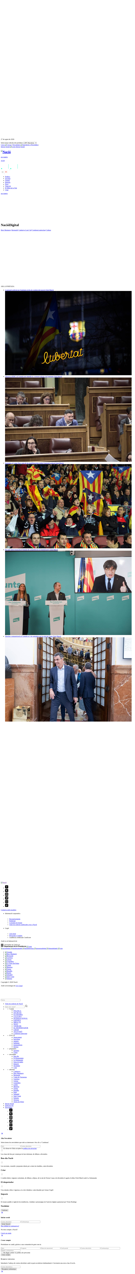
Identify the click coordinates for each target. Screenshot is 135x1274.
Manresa (16, 1087)
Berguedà (14, 230)
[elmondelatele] (52, 948)
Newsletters (16, 145)
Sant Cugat (17, 1096)
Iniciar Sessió (9, 1104)
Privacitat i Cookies (15, 935)
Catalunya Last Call (25, 230)
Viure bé (8, 186)
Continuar (4, 1210)
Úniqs (16, 1052)
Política (7, 177)
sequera (16, 1041)
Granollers (17, 1083)
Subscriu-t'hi (9, 1105)
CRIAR (16, 1030)
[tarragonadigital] (40, 948)
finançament (18, 1037)
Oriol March (49, 290)
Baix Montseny (6, 230)
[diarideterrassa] (28, 948)
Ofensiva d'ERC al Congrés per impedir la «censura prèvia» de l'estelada (29, 376)
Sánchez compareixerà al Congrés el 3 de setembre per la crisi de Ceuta (29, 636)
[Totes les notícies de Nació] (6, 152)
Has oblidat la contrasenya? (10, 1226)
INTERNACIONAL (21, 1018)
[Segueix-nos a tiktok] (6, 906)
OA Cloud (19, 986)
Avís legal (12, 934)
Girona (16, 1081)
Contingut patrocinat (39, 230)
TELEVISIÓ (18, 1032)
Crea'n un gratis (6, 1233)
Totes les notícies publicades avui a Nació (23, 925)
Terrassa (16, 1100)
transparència (18, 1045)
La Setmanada (18, 1060)
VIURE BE (17, 1026)
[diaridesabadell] (17, 948)
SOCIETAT (18, 1013)
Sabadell (16, 1094)
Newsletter (8, 1107)
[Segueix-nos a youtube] (6, 903)
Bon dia (16, 1056)
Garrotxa (16, 1079)
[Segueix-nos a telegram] (6, 899)
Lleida (16, 1085)
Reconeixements (14, 919)
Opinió (7, 180)
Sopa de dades (18, 1062)
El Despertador (19, 1058)
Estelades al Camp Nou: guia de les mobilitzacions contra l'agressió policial (30, 463)
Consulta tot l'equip (15, 923)
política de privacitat (29, 1148)
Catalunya (17, 1071)
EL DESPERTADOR (21, 1028)
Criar (6, 190)
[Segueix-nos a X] (6, 891)
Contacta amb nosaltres (8, 910)
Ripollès (16, 1090)
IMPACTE (17, 1022)
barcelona (17, 1039)
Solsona (16, 1098)
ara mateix (4, 193)
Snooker (16, 1050)
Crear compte (6, 1255)
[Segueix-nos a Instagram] (6, 895)
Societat (7, 178)
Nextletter (17, 1066)
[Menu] (4, 173)
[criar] (60, 948)
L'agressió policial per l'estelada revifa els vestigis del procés (25, 290)
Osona (16, 1088)
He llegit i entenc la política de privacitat (16, 1253)
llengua (16, 1047)
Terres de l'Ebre (19, 1102)
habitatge (17, 1043)
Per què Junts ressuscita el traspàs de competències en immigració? (27, 550)
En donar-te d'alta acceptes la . (20, 1148)
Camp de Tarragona (20, 1077)
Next (6, 184)
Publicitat (12, 921)
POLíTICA (17, 1011)
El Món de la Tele (11, 188)
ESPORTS (17, 1020)
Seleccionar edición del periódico (12, 143)
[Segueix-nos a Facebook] (6, 888)
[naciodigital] (6, 948)
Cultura (48, 230)
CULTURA (18, 1016)
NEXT (16, 1024)
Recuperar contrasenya (9, 1269)
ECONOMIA (18, 1014)
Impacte (7, 182)
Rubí (15, 1092)
